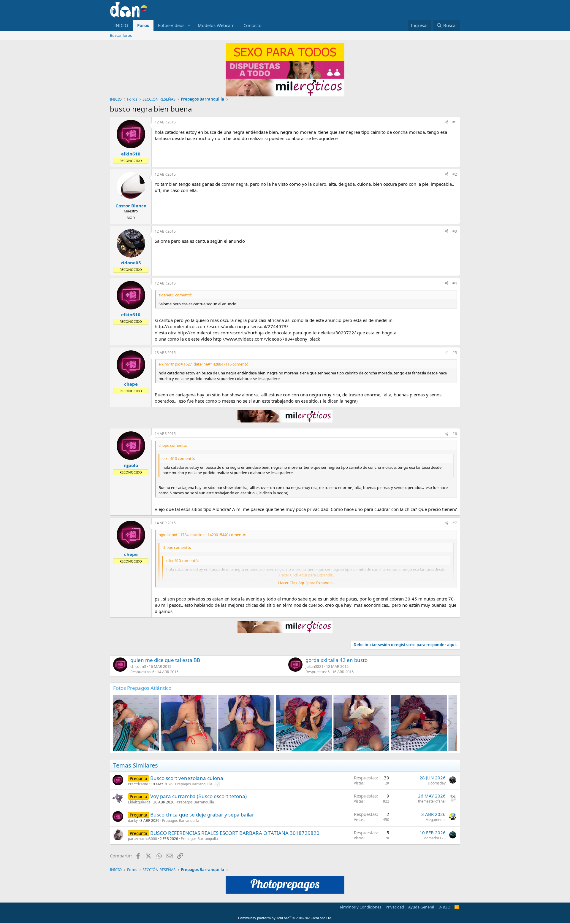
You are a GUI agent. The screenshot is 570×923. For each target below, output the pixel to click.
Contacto (252, 25)
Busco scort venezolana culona (186, 778)
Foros (143, 25)
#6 (454, 433)
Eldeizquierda (139, 802)
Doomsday (437, 783)
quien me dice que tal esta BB (165, 660)
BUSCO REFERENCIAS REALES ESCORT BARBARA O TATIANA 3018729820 (234, 833)
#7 (454, 522)
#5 (454, 352)
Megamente (435, 819)
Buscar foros (121, 35)
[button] (189, 25)
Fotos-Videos (171, 25)
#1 (454, 122)
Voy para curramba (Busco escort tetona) (198, 796)
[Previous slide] (121, 723)
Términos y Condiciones (360, 907)
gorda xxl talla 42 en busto (336, 660)
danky (133, 820)
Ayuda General (421, 907)
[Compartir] (446, 122)
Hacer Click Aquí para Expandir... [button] (306, 582)
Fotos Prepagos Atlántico (142, 687)
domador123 (435, 838)
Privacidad (395, 907)
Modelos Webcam (216, 25)
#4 (454, 283)
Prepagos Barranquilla (193, 784)
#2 (454, 174)
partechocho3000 (142, 838)
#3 (454, 231)
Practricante (138, 784)
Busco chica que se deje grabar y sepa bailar (202, 814)
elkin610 (130, 154)
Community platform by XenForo (285, 918)
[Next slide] (449, 723)
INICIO (121, 25)
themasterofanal (432, 801)
